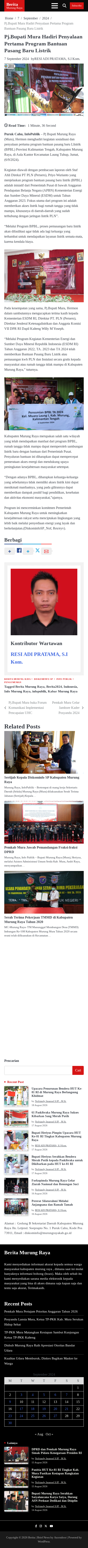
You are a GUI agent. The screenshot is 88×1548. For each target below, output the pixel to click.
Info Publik (64, 679)
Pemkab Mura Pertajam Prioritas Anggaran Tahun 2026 (41, 1311)
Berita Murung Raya (17, 679)
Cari (78, 1070)
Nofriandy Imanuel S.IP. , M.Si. (50, 1101)
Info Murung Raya (17, 691)
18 (32, 1409)
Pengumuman (12, 682)
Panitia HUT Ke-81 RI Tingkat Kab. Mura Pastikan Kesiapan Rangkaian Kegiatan (55, 1473)
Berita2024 (54, 686)
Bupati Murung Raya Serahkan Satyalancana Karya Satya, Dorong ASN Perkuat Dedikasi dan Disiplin (55, 1497)
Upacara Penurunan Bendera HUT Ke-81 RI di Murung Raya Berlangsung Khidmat (57, 1092)
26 (44, 1416)
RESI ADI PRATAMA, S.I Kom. (57, 59)
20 (55, 1409)
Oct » (49, 1434)
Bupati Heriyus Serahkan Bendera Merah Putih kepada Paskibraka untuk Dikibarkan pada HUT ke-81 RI (57, 1160)
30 (10, 1423)
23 (10, 1416)
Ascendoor (60, 1537)
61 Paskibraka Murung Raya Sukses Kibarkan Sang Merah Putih (55, 1114)
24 (21, 1416)
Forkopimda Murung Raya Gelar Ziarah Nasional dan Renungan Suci (55, 1182)
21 (66, 1409)
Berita (12, 4)
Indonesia (70, 686)
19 (44, 1409)
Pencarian (11, 1061)
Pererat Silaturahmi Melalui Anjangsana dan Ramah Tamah (52, 1202)
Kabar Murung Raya (63, 691)
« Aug (39, 1434)
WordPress (44, 1541)
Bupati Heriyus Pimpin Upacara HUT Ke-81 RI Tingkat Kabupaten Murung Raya (56, 1136)
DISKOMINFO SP (43, 679)
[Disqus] (44, 996)
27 (55, 1416)
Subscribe (77, 5)
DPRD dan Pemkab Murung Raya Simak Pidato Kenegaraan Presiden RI (57, 1451)
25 (32, 1416)
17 (21, 1409)
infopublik (39, 691)
